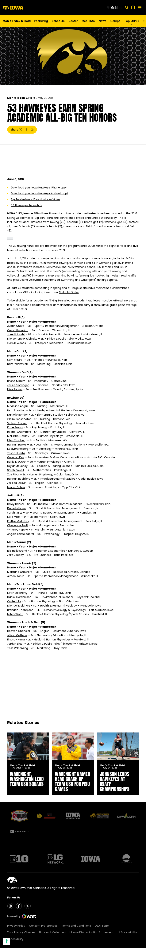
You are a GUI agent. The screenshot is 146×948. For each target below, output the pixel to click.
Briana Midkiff (16, 381)
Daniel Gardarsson (19, 597)
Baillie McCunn (16, 462)
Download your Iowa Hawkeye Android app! (39, 193)
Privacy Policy (16, 926)
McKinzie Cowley (18, 436)
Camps (115, 22)
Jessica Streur (16, 483)
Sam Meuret (15, 360)
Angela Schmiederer (20, 534)
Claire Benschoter (19, 419)
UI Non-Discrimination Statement (92, 932)
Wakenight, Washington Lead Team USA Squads (27, 779)
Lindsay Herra (16, 639)
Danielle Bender (17, 415)
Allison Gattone (17, 635)
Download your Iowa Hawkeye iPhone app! (39, 187)
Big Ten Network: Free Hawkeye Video (35, 199)
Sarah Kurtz (14, 512)
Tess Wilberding (17, 648)
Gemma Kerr (15, 457)
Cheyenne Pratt (17, 525)
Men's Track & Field (21, 98)
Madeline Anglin (17, 406)
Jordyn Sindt (15, 644)
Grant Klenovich (17, 330)
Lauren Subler (16, 487)
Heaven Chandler (18, 631)
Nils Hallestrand (17, 551)
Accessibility (15, 939)
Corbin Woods (16, 343)
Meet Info (88, 21)
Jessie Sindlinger (18, 385)
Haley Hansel (15, 504)
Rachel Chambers (19, 432)
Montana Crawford (19, 572)
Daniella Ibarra (16, 508)
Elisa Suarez (14, 389)
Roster (73, 21)
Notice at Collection (52, 932)
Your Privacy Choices (21, 932)
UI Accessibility (127, 932)
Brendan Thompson (20, 610)
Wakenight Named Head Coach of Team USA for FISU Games (72, 781)
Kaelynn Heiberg (18, 449)
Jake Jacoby (15, 555)
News (102, 21)
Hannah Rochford (18, 479)
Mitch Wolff (15, 614)
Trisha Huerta (16, 453)
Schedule (58, 21)
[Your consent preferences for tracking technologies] (6, 941)
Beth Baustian (16, 410)
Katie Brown (15, 427)
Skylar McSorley (69, 292)
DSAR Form (102, 926)
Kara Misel (13, 517)
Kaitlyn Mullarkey (18, 521)
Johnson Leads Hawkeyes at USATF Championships (114, 781)
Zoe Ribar (13, 474)
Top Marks (131, 21)
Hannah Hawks (16, 444)
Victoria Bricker (17, 423)
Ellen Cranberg (16, 440)
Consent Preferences (43, 926)
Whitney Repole (17, 529)
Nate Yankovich (17, 364)
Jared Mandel (16, 334)
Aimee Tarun (15, 576)
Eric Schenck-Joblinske (22, 339)
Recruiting (41, 21)
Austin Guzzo (15, 326)
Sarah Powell (15, 470)
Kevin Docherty (17, 593)
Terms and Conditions (76, 926)
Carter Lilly (14, 601)
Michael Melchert (18, 605)
